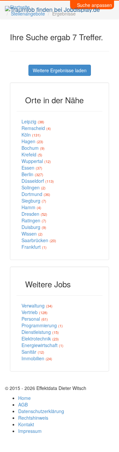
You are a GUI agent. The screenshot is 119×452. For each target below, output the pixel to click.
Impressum (30, 431)
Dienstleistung (40, 332)
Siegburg (33, 200)
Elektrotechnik (40, 338)
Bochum (33, 148)
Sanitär (32, 351)
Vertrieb (34, 312)
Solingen (33, 187)
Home (24, 398)
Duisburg (33, 227)
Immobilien (36, 358)
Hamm (31, 207)
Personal (34, 318)
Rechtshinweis (33, 417)
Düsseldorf (37, 181)
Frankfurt (34, 246)
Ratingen (33, 220)
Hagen (32, 141)
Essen (31, 167)
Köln (31, 134)
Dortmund (35, 194)
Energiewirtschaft (42, 345)
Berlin (32, 174)
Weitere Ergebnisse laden (60, 70)
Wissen (32, 233)
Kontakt (26, 424)
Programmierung (42, 325)
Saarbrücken (38, 240)
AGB (23, 404)
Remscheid (36, 128)
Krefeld (31, 154)
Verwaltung (37, 305)
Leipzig (32, 121)
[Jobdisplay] (52, 8)
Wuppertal (36, 161)
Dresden (34, 213)
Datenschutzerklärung (41, 411)
